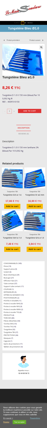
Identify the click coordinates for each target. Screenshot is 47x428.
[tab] (23, 128)
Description (24, 128)
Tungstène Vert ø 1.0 (12, 238)
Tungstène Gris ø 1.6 (12, 195)
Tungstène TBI (12, 192)
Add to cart (29, 111)
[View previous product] (4, 40)
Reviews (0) (23, 134)
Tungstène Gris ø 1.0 (35, 238)
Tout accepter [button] (19, 422)
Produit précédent (13, 40)
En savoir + (8, 418)
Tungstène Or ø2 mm (34, 195)
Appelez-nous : (23, 370)
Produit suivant (35, 40)
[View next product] (43, 40)
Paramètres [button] (35, 418)
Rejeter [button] (6, 422)
